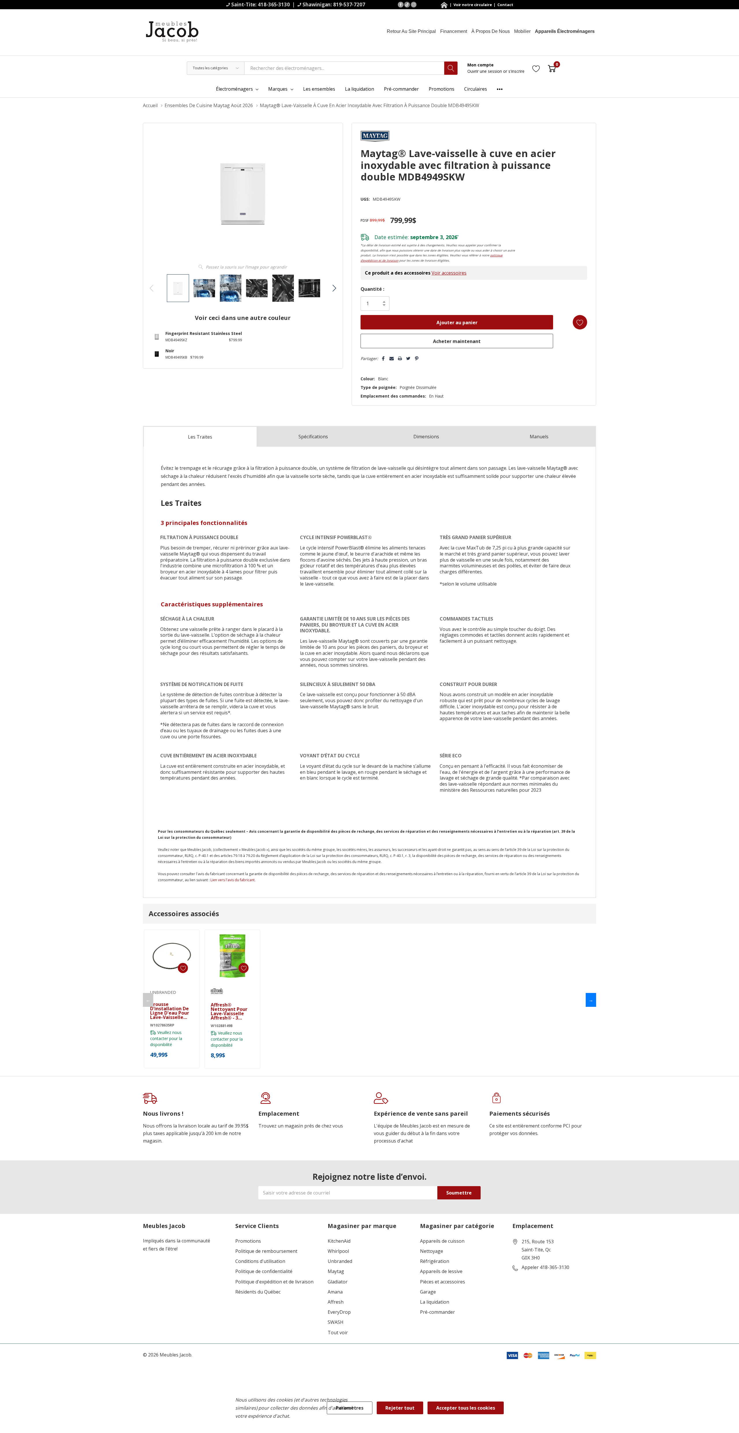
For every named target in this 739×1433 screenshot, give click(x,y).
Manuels (539, 436)
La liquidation (434, 1302)
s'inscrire (516, 71)
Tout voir (338, 1332)
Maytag (336, 1271)
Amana (335, 1292)
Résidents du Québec (258, 1292)
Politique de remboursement (266, 1251)
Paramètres (349, 1408)
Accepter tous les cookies (465, 1408)
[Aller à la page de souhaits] (536, 68)
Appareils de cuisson (442, 1241)
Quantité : (372, 289)
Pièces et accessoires (442, 1282)
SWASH (336, 1322)
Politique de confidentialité (263, 1271)
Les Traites (200, 437)
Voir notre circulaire (473, 4)
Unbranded (340, 1261)
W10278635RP (162, 1025)
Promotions (248, 1241)
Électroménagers (234, 89)
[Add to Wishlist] (580, 322)
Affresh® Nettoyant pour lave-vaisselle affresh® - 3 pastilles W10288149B (229, 1011)
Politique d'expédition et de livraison (274, 1282)
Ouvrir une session (485, 71)
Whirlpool (338, 1251)
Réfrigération (434, 1261)
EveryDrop (339, 1312)
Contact (505, 4)
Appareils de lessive (441, 1271)
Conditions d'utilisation (260, 1261)
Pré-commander (437, 1312)
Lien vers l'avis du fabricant (232, 879)
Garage (428, 1292)
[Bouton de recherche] (451, 68)
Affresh (336, 1302)
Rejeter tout (400, 1408)
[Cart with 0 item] (552, 68)
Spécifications (313, 436)
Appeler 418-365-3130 (545, 1267)
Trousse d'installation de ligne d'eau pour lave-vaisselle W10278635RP (169, 1011)
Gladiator (338, 1282)
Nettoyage (431, 1251)
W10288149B (222, 1025)
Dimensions (426, 436)
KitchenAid (339, 1241)
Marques (278, 89)
